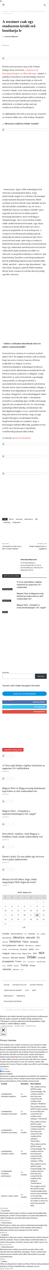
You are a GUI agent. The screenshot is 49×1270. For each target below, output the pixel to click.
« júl (23, 927)
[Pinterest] (15, 51)
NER (36, 519)
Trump (24, 965)
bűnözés (31, 934)
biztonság (19, 519)
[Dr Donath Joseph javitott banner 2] (24, 474)
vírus (21, 969)
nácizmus (5, 958)
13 (24, 910)
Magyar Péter (26, 953)
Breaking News (7, 589)
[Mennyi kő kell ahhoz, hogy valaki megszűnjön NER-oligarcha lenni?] (24, 872)
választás (6, 969)
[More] (41, 51)
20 (24, 915)
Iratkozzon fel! (39, 712)
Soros (4, 965)
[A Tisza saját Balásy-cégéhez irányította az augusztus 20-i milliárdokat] (9, 585)
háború (21, 945)
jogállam (38, 945)
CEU (38, 934)
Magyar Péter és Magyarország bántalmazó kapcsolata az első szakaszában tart (30, 596)
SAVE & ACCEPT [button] (6, 1269)
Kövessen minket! (39, 702)
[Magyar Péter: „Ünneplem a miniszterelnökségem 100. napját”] (9, 608)
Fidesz (25, 941)
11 (12, 910)
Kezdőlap (5, 11)
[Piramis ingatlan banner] (24, 446)
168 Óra (11, 519)
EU (38, 937)
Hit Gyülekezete (9, 945)
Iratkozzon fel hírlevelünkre (24, 694)
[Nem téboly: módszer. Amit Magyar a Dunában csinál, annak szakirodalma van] (24, 827)
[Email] (30, 51)
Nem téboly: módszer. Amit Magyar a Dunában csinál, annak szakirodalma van (22, 835)
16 (44, 910)
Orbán (31, 957)
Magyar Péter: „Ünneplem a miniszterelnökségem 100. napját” (19, 812)
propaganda (8, 961)
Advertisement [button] (6, 1245)
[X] (10, 51)
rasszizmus (31, 961)
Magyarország (14, 11)
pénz (24, 961)
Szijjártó (16, 965)
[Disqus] (24, 642)
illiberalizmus (28, 519)
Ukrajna (32, 965)
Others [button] (2, 1259)
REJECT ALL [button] (20, 1026)
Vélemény (16, 969)
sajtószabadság (40, 961)
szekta (9, 965)
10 (5, 910)
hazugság (34, 942)
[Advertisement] (24, 310)
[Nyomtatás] (36, 51)
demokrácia (6, 938)
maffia (37, 949)
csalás (43, 934)
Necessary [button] (4, 1069)
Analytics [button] (3, 1232)
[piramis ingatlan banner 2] (24, 156)
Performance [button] (5, 1220)
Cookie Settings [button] (7, 1026)
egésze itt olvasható (21, 438)
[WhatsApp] (20, 51)
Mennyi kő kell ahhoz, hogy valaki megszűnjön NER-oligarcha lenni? (19, 881)
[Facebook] (4, 51)
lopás (31, 949)
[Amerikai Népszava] (11, 564)
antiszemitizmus (17, 934)
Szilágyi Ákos (16, 522)
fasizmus (15, 941)
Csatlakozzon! (39, 707)
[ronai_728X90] (24, 60)
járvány (4, 949)
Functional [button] (4, 1208)
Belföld (5, 612)
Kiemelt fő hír (6, 600)
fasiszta (5, 942)
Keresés (5, 672)
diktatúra (18, 937)
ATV (25, 934)
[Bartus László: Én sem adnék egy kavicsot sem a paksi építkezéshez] (24, 850)
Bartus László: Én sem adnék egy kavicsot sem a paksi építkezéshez (23, 858)
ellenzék (30, 937)
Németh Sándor (18, 957)
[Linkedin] (25, 51)
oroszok (41, 957)
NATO (35, 953)
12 (18, 910)
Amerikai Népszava (11, 36)
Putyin (18, 961)
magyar (6, 953)
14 (31, 910)
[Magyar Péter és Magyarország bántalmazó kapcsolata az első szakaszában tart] (9, 597)
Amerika (5, 934)
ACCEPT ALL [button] (31, 1026)
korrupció (23, 949)
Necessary (6, 1071)
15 (37, 910)
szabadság (6, 522)
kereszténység (13, 949)
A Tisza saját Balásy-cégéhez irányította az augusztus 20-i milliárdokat (29, 584)
